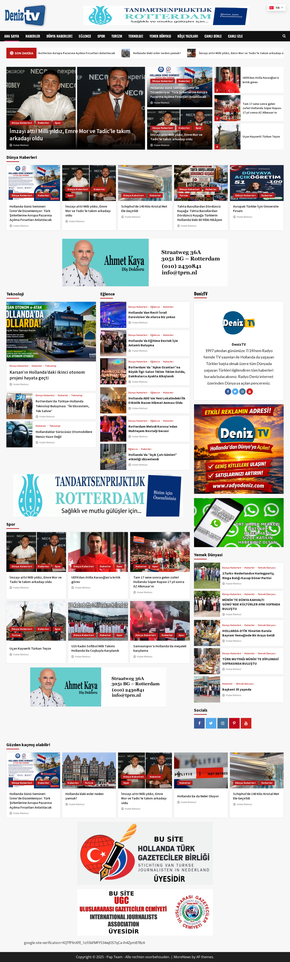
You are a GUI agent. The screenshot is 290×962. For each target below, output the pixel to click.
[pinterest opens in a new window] (234, 723)
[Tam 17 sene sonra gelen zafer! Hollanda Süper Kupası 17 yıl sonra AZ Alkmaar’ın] (227, 80)
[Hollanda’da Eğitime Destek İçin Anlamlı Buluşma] (113, 343)
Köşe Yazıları (187, 36)
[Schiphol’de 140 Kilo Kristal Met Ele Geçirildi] (75, 108)
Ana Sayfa (11, 36)
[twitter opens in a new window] (211, 723)
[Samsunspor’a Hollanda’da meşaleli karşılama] (160, 621)
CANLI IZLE (235, 36)
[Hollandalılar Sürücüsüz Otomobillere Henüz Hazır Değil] (19, 434)
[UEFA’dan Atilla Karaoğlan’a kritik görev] (98, 552)
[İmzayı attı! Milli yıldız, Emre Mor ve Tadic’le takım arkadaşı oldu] (89, 183)
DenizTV (239, 344)
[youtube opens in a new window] (246, 723)
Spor (101, 36)
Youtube (249, 391)
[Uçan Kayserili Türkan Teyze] (227, 108)
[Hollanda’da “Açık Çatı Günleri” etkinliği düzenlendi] (113, 457)
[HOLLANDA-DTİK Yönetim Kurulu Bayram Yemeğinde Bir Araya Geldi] (207, 633)
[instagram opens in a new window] (222, 723)
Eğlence (85, 36)
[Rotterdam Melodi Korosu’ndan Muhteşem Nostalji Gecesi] (113, 429)
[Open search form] (284, 36)
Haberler (32, 36)
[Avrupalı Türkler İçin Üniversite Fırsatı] (257, 183)
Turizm (116, 36)
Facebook (228, 391)
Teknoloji (135, 36)
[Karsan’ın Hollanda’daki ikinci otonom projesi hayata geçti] (51, 331)
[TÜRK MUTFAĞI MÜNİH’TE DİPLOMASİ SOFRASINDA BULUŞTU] (207, 661)
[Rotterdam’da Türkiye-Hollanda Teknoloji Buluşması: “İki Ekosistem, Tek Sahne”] (19, 406)
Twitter (235, 391)
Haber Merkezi (161, 102)
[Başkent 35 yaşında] (207, 689)
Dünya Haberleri (59, 36)
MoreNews (182, 957)
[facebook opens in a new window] (199, 723)
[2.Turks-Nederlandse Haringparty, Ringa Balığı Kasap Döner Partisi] (207, 576)
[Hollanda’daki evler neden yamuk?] (89, 770)
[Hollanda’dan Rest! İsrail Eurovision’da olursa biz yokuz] (113, 315)
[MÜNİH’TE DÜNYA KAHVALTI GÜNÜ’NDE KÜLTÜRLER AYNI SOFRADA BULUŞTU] (207, 604)
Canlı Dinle (213, 36)
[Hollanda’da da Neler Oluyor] (201, 770)
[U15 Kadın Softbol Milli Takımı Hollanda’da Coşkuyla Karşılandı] (227, 136)
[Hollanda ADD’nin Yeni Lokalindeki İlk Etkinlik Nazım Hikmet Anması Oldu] (113, 400)
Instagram (242, 391)
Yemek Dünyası (160, 36)
